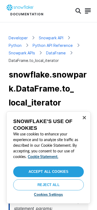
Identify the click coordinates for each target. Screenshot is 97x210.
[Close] (84, 118)
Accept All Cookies (48, 172)
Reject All (48, 185)
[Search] (78, 11)
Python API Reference (53, 45)
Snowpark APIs (22, 53)
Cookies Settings (48, 194)
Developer (18, 38)
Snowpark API (51, 38)
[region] (48, 157)
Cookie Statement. (43, 157)
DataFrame (56, 53)
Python (15, 45)
